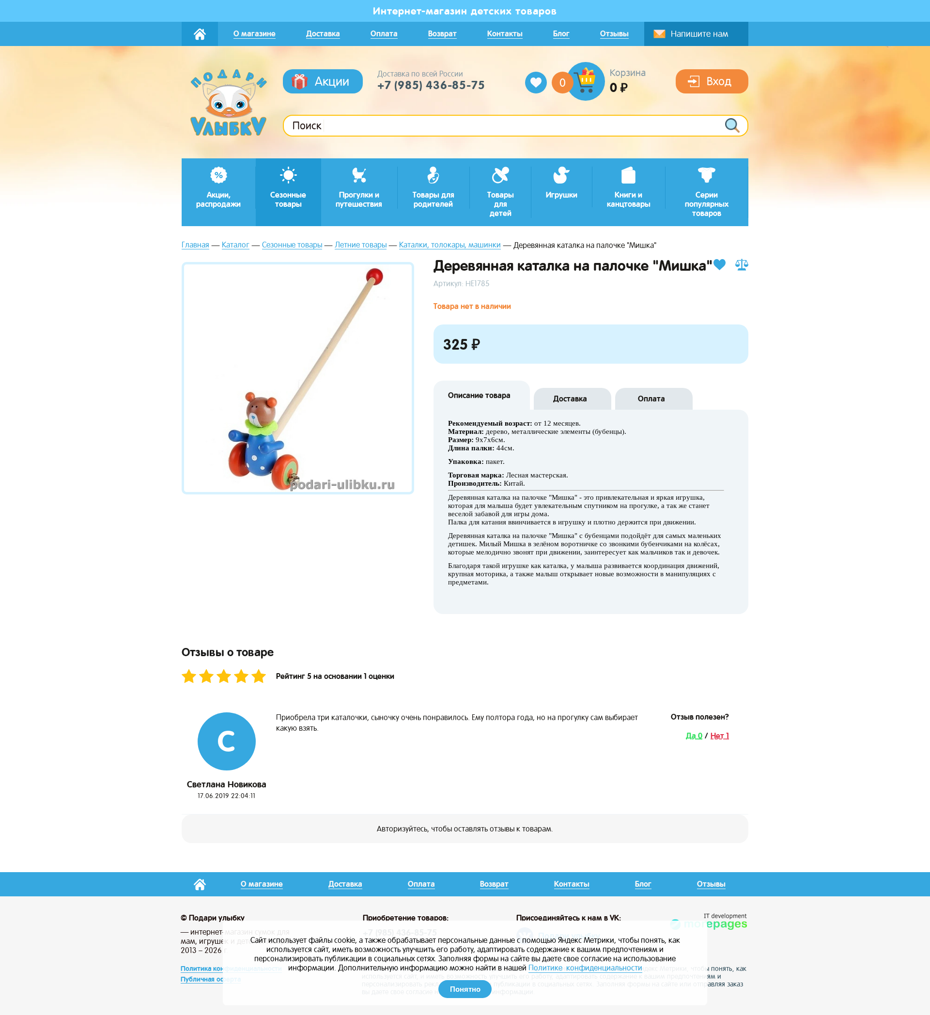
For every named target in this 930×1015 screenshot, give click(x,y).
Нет (718, 735)
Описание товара (479, 395)
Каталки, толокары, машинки (450, 245)
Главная (195, 245)
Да (692, 735)
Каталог (235, 245)
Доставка (570, 398)
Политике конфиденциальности (585, 967)
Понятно (465, 989)
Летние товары (361, 245)
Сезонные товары (292, 245)
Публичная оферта (211, 979)
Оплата (651, 398)
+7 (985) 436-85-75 (431, 85)
